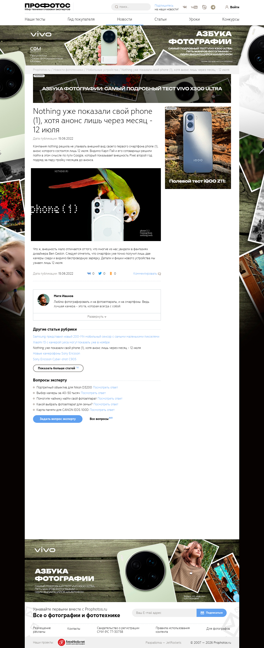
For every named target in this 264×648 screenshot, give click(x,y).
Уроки (194, 19)
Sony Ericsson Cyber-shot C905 (54, 359)
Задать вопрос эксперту (58, 419)
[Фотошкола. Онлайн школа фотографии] (71, 642)
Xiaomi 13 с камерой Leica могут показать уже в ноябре (71, 342)
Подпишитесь (164, 5)
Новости (124, 19)
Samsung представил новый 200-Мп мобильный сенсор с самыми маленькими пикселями (96, 336)
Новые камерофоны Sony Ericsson (56, 353)
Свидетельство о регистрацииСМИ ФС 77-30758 (118, 630)
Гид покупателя (81, 19)
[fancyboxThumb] (96, 204)
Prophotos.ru (222, 643)
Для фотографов (218, 629)
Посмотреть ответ (105, 387)
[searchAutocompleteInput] (132, 7)
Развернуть (95, 317)
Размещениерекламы (42, 630)
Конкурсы (230, 19)
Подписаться (214, 612)
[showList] (58, 368)
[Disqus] (97, 482)
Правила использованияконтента (173, 630)
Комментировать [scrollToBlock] (145, 274)
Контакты (73, 629)
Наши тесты (35, 19)
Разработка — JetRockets (163, 643)
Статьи (160, 19)
